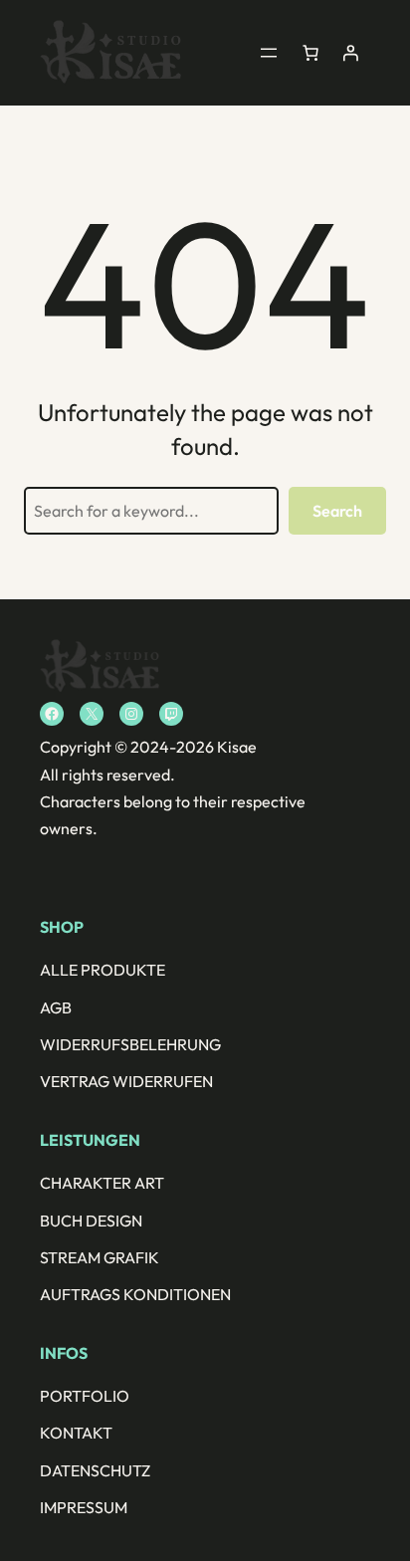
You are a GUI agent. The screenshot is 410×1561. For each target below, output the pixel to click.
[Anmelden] (350, 53)
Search (337, 511)
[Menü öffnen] (269, 53)
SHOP (62, 927)
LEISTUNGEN (90, 1140)
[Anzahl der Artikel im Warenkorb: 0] (310, 53)
